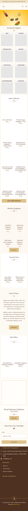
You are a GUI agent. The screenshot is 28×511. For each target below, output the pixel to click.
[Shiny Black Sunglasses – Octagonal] (20, 235)
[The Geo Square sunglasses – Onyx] (20, 110)
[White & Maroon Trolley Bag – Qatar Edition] (20, 268)
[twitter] (10, 492)
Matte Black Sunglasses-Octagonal (20, 364)
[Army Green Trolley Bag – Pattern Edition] (8, 268)
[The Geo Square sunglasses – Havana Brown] (7, 132)
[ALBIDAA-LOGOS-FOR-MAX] (14, 6)
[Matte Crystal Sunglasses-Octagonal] (20, 220)
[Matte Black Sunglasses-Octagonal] (8, 220)
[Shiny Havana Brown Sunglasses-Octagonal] (8, 235)
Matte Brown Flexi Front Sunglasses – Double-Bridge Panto (7, 192)
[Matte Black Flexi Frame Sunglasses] (20, 132)
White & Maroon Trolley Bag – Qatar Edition (19, 278)
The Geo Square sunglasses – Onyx (21, 120)
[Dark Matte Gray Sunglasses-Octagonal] (7, 352)
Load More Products (14, 201)
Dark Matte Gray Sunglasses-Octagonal (7, 364)
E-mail (3, 432)
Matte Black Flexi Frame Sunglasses (20, 143)
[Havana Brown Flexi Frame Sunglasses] (7, 157)
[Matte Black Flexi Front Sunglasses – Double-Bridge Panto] (20, 157)
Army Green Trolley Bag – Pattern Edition (8, 278)
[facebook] (15, 492)
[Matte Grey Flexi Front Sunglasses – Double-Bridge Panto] (20, 181)
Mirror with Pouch (7, 120)
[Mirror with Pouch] (7, 110)
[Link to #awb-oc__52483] (3, 6)
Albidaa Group (17, 504)
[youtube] (18, 492)
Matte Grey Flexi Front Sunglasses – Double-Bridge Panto (20, 192)
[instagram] (12, 492)
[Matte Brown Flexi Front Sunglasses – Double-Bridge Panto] (7, 181)
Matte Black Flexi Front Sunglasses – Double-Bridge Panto (20, 168)
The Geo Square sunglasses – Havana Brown (7, 144)
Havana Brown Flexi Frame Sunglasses (7, 167)
